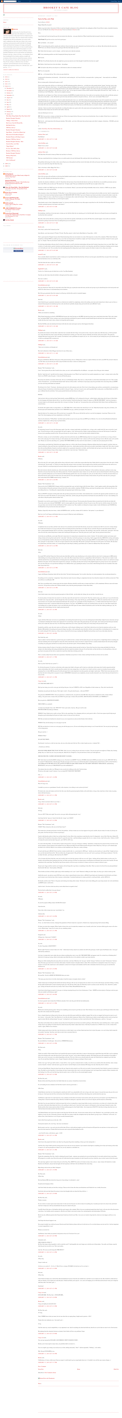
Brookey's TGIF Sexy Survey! (13, 139)
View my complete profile (11, 69)
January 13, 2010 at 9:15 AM (47, 139)
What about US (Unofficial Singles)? (15, 134)
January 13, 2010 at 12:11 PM (48, 516)
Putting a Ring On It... (11, 155)
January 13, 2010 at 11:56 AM (48, 452)
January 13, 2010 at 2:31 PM (47, 804)
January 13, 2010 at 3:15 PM (47, 1003)
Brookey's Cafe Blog (61, 7)
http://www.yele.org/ (57, 29)
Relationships (56, 128)
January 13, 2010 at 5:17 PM (47, 1362)
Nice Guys (50, 128)
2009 (6, 163)
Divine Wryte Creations (11, 192)
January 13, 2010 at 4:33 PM (47, 1306)
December (9, 88)
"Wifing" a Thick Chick (12, 120)
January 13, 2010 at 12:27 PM (48, 567)
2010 (6, 86)
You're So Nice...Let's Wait (46, 19)
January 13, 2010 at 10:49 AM (48, 250)
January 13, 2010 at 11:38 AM (48, 423)
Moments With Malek (10, 180)
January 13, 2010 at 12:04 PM (48, 479)
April (8, 107)
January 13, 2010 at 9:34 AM (47, 206)
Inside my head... (9, 203)
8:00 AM (47, 22)
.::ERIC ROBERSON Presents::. (13, 208)
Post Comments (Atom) (50, 1372)
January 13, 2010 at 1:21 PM (47, 677)
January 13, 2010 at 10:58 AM (48, 295)
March (8, 109)
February (9, 111)
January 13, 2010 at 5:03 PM (47, 1353)
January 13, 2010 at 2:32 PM (47, 820)
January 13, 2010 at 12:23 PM (48, 546)
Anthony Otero (41, 134)
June (8, 102)
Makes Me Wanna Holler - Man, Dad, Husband (17, 187)
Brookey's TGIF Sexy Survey (13, 151)
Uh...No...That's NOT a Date (12, 148)
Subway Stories (8, 194)
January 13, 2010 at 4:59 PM (47, 1333)
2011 (6, 84)
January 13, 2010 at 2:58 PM (47, 969)
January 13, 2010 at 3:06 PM (47, 994)
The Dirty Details (9, 220)
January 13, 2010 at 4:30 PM (47, 1297)
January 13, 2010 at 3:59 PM (47, 1193)
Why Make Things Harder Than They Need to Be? (18, 116)
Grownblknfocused (42, 285)
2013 (6, 79)
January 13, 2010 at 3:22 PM (47, 1043)
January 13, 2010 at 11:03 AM (48, 326)
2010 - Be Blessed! (10, 160)
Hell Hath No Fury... (11, 125)
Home (78, 1369)
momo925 (40, 254)
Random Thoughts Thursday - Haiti (14, 141)
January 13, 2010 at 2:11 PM (47, 795)
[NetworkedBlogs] (18, 248)
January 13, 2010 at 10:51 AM (48, 265)
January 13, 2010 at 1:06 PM (47, 633)
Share (39, 1383)
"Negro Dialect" (10, 146)
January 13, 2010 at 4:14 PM (47, 1252)
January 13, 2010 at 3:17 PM (47, 1034)
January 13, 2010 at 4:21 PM (47, 1288)
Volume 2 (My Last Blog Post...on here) (13, 204)
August (8, 97)
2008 (6, 166)
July (8, 100)
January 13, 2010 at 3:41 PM (47, 1135)
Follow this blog (18, 250)
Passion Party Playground (11, 213)
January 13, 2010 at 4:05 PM (47, 1236)
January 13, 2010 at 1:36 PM (47, 777)
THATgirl (40, 210)
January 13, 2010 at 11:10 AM (48, 340)
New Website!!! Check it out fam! (12, 209)
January (9, 114)
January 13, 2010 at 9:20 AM (47, 148)
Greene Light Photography (12, 197)
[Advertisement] (51, 1399)
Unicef (74, 29)
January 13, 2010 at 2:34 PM (47, 892)
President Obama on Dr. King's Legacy (15, 137)
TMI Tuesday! (9, 158)
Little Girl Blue (42, 143)
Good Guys (44, 128)
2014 (6, 77)
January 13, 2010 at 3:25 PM (47, 1074)
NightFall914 (41, 269)
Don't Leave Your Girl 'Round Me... (14, 123)
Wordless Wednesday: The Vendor (12, 199)
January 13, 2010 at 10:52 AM (48, 281)
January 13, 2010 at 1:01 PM (47, 609)
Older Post (116, 1369)
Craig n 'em (41, 681)
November (9, 90)
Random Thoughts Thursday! (13, 118)
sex (61, 128)
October (9, 93)
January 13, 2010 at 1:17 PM (47, 657)
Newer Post (40, 1369)
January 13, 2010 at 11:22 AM (48, 364)
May (8, 104)
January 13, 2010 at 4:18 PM (47, 1268)
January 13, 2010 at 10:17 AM (48, 223)
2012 (6, 81)
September (9, 95)
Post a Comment (42, 1366)
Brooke (40, 227)
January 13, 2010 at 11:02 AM (48, 306)
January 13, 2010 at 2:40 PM (47, 916)
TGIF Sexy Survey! (10, 127)
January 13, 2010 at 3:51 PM (47, 1150)
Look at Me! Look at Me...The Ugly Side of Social (16, 188)
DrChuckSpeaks (9, 174)
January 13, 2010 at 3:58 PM (47, 1170)
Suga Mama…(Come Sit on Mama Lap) (15, 132)
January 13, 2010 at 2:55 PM (47, 939)
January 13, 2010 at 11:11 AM (48, 353)
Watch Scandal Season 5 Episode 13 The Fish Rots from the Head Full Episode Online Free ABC (17, 182)
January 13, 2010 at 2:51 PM (47, 930)
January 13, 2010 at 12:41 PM (48, 587)
